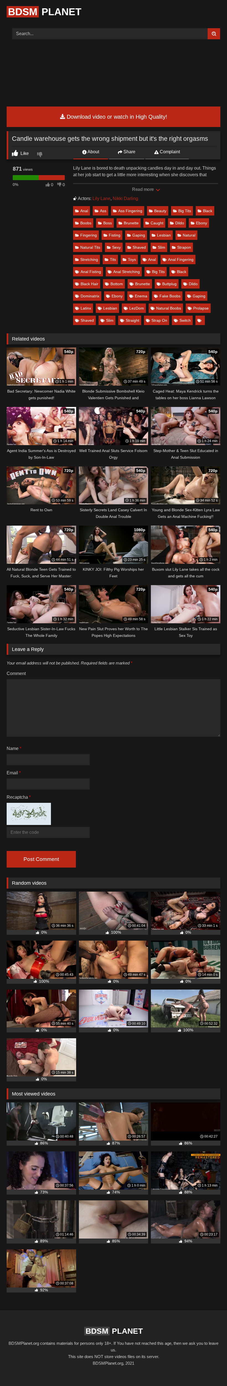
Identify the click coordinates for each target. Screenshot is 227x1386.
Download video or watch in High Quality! (116, 117)
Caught (157, 223)
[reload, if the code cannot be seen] (29, 823)
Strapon (184, 247)
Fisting (114, 235)
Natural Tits (90, 247)
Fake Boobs (169, 296)
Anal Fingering (181, 259)
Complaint (169, 151)
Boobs (85, 223)
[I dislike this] (40, 155)
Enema (141, 296)
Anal (84, 211)
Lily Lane (101, 198)
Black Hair (89, 284)
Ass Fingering (130, 211)
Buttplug (169, 284)
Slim (161, 247)
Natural (189, 235)
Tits (113, 259)
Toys (132, 259)
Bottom (116, 284)
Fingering (88, 235)
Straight (132, 320)
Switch (185, 320)
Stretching (89, 259)
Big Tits (184, 211)
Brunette (131, 223)
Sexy (116, 247)
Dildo (179, 223)
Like (24, 153)
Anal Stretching (126, 271)
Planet (44, 11)
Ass (103, 211)
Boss (107, 223)
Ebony (201, 223)
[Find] (214, 33)
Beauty (160, 211)
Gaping (138, 235)
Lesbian (164, 235)
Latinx (86, 308)
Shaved (139, 247)
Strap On (159, 320)
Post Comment (41, 859)
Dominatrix (90, 296)
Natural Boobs (168, 308)
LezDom (136, 308)
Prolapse (201, 308)
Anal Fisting (91, 271)
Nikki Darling (125, 198)
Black (207, 211)
